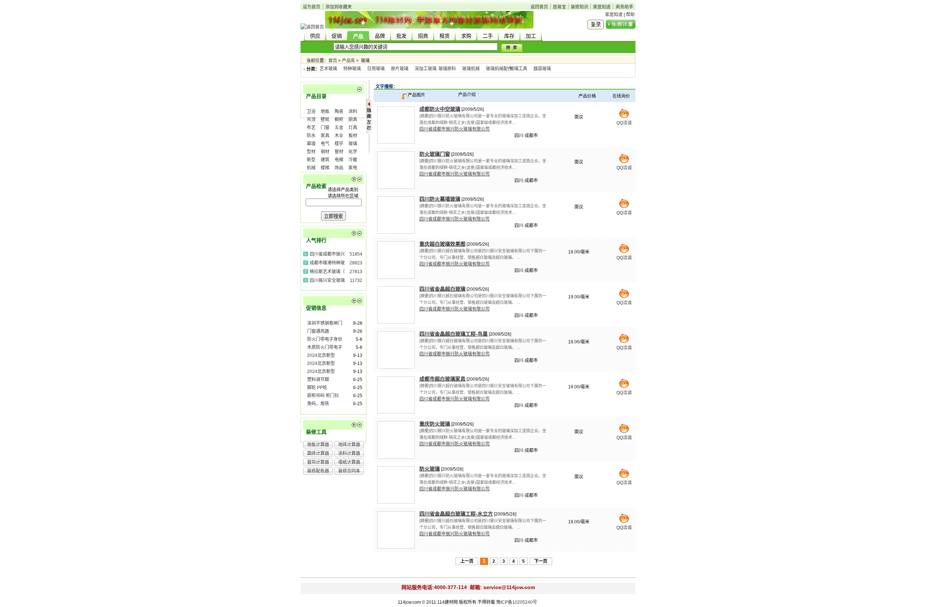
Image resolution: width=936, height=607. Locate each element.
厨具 (352, 119)
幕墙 (311, 143)
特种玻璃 (352, 68)
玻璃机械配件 (499, 68)
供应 (315, 36)
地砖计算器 (349, 444)
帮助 (630, 14)
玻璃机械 (471, 68)
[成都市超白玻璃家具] (396, 395)
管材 (339, 151)
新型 (311, 159)
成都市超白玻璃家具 (442, 379)
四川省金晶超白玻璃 (442, 289)
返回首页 (539, 7)
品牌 (380, 36)
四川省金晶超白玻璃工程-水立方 (456, 514)
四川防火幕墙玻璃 (439, 199)
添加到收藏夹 (338, 7)
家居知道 (602, 7)
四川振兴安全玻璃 (327, 280)
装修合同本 (349, 471)
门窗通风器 (318, 331)
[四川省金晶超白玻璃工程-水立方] (396, 530)
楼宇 (339, 143)
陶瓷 (339, 111)
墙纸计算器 (349, 462)
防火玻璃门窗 (434, 154)
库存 (509, 36)
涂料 (352, 111)
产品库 (348, 60)
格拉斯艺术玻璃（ (327, 271)
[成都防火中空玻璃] (396, 125)
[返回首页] (312, 27)
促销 (337, 36)
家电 (352, 167)
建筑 (325, 159)
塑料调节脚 (318, 379)
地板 (325, 111)
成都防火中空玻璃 (439, 109)
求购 (466, 36)
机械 (311, 167)
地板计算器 (318, 444)
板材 (352, 135)
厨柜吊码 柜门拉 (323, 395)
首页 (332, 60)
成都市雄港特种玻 (327, 262)
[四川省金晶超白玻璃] (396, 305)
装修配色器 (318, 471)
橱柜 (339, 119)
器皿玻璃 (542, 68)
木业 (339, 135)
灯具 (352, 127)
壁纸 (325, 119)
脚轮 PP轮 (317, 387)
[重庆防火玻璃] (396, 440)
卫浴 (311, 111)
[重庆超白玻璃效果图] (396, 260)
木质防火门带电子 (324, 347)
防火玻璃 (429, 469)
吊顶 (311, 119)
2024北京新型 (321, 355)
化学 (352, 151)
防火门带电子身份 (324, 339)
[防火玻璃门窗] (396, 170)
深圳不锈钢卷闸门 (324, 323)
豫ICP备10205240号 (516, 602)
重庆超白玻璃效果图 (442, 244)
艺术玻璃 (328, 68)
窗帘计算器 (318, 462)
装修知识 (579, 7)
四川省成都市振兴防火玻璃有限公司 (454, 129)
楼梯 (325, 167)
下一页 (540, 561)
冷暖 (352, 159)
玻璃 (352, 143)
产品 (358, 36)
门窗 (325, 127)
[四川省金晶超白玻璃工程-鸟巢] (396, 350)
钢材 (325, 151)
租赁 (444, 36)
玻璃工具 (518, 68)
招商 (423, 36)
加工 (531, 36)
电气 (325, 143)
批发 (401, 36)
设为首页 (311, 7)
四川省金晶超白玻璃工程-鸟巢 (453, 334)
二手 (488, 36)
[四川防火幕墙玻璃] (396, 215)
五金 (339, 127)
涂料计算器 (349, 453)
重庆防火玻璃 (434, 424)
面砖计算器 (318, 453)
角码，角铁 (318, 403)
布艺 (311, 127)
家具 (325, 135)
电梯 (339, 159)
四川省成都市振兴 (327, 254)
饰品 (339, 167)
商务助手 (624, 7)
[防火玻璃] (396, 485)
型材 (311, 151)
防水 (311, 135)
